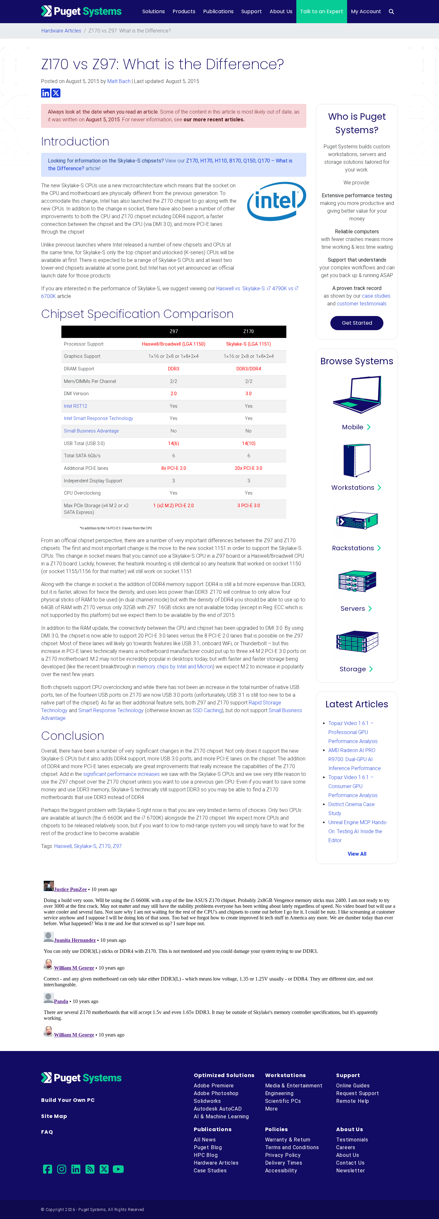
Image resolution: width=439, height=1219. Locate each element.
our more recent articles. (214, 119)
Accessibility (281, 1171)
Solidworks (207, 1101)
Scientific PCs (283, 1101)
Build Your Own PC (68, 1100)
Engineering (279, 1093)
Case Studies (210, 1171)
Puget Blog (208, 1147)
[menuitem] (391, 11)
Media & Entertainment (294, 1086)
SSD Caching (207, 710)
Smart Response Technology (111, 710)
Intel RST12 (75, 406)
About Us (281, 11)
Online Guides (353, 1086)
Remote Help (352, 1101)
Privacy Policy (283, 1155)
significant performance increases (121, 774)
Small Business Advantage (91, 431)
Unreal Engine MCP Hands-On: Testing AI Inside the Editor (358, 831)
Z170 (105, 846)
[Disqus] (219, 958)
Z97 (117, 846)
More (271, 1109)
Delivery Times (283, 1163)
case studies (376, 296)
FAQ (47, 1132)
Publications (218, 11)
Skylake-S (85, 846)
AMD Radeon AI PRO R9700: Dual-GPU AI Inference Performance (354, 759)
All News (205, 1140)
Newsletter (350, 1171)
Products (184, 11)
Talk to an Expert (321, 11)
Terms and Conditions (292, 1147)
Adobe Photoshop (216, 1093)
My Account (366, 11)
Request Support (357, 1093)
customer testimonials (362, 304)
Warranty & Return (288, 1140)
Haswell (63, 846)
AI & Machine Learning (221, 1116)
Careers (345, 1147)
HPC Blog (206, 1155)
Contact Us (350, 1163)
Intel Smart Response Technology (98, 418)
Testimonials (352, 1140)
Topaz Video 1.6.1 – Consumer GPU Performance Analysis (353, 786)
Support (251, 11)
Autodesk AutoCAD (218, 1109)
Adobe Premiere (214, 1086)
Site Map (54, 1116)
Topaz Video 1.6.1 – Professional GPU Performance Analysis (353, 732)
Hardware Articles (61, 31)
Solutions (153, 11)
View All (357, 854)
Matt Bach (118, 81)
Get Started (357, 323)
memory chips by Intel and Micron (175, 667)
